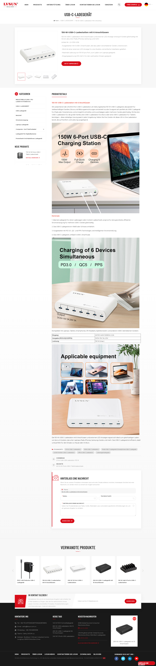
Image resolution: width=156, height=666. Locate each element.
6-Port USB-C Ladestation (73, 449)
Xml (69, 658)
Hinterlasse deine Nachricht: (73, 503)
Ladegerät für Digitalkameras (26, 134)
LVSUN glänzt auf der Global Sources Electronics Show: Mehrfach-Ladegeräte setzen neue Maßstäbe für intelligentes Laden (92, 634)
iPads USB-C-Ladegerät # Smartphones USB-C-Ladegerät (119, 449)
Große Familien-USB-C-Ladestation (64, 452)
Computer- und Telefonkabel (26, 129)
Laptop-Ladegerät (22, 124)
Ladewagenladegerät (103, 452)
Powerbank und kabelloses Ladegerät (29, 138)
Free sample (132, 5)
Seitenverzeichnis (63, 658)
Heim (26, 5)
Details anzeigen (32, 157)
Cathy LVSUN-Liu (28, 633)
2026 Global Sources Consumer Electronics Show (89, 624)
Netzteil (18, 115)
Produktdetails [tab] (59, 94)
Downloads (85, 654)
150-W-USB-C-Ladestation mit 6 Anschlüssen (74, 491)
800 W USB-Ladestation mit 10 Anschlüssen (63, 627)
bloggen (97, 654)
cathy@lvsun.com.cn (29, 626)
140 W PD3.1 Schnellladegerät (63, 623)
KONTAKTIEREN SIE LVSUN (90, 5)
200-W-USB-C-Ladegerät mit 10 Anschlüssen (78, 581)
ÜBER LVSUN (70, 5)
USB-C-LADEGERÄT (66, 20)
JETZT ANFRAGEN (70, 63)
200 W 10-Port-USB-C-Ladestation (50, 581)
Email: (64, 496)
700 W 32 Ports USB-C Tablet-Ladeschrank (33, 153)
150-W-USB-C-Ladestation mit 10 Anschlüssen (127, 581)
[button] (143, 570)
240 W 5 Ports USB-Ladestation (63, 636)
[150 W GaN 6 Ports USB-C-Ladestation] (103, 578)
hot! (134, 618)
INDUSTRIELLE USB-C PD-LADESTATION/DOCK (24, 100)
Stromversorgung (22, 120)
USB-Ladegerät (21, 111)
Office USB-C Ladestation (85, 452)
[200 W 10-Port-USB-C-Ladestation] (52, 578)
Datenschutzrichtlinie (76, 658)
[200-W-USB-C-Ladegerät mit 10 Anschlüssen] (78, 578)
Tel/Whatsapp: (106, 496)
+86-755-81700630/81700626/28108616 (33, 623)
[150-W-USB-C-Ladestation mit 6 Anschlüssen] (27, 578)
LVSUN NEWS (50, 654)
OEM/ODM (109, 5)
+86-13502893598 (32, 630)
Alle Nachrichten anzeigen (87, 643)
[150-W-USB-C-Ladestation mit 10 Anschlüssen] (128, 578)
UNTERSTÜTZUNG (53, 5)
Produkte (37, 5)
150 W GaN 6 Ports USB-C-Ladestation (102, 581)
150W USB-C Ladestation (91, 449)
